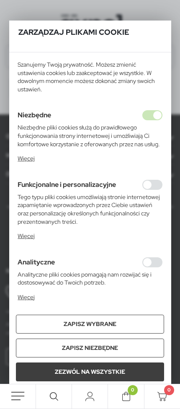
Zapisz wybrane (90, 324)
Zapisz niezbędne (90, 348)
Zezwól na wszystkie (90, 371)
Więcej (26, 158)
